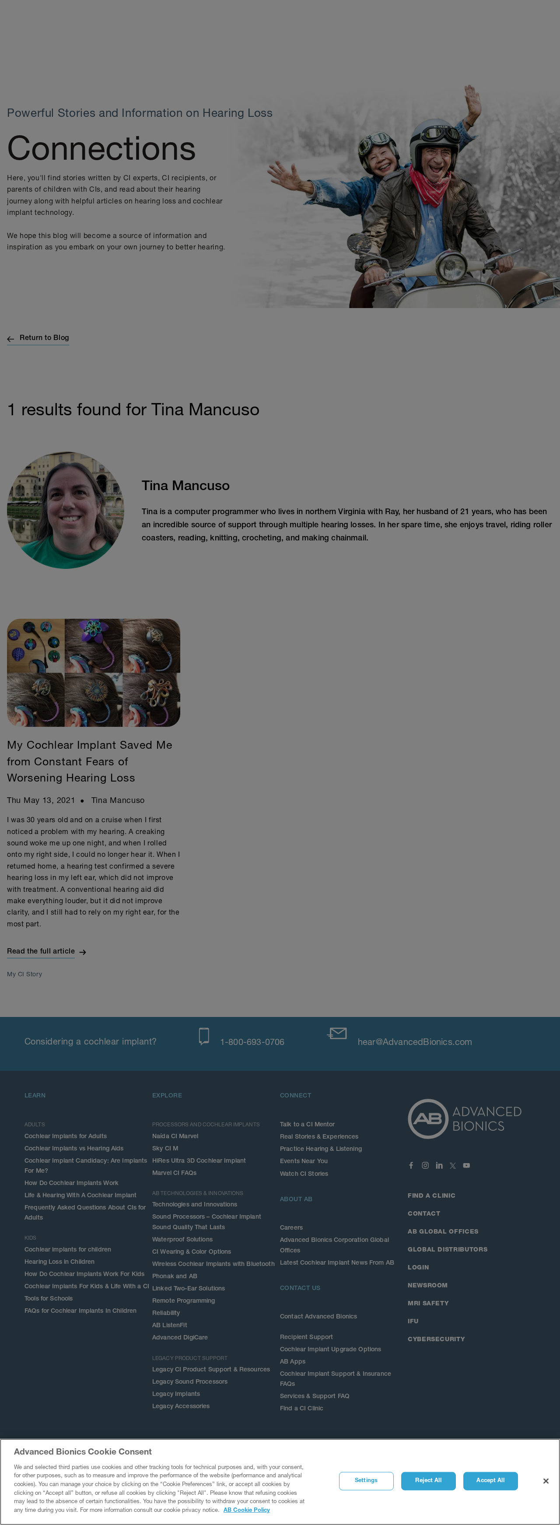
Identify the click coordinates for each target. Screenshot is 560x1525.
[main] (280, 1482)
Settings (366, 1481)
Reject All (428, 1481)
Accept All (490, 1481)
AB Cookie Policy (247, 1510)
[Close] (546, 1481)
